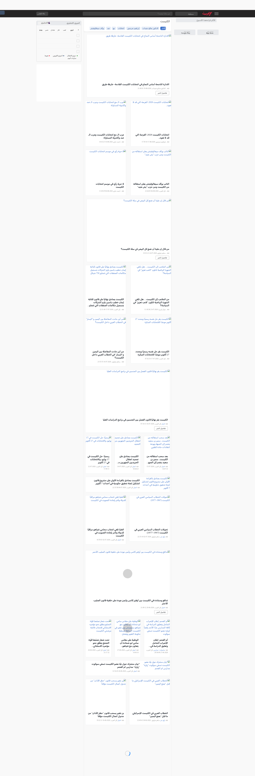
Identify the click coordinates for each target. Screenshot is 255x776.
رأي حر (163, 537)
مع (114, 28)
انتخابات (121, 28)
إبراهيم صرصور (133, 28)
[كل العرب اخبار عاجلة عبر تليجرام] (67, 14)
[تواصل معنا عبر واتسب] (56, 14)
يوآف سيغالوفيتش (97, 28)
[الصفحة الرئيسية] (207, 13)
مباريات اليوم (72, 58)
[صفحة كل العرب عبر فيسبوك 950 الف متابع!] (72, 14)
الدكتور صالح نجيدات (150, 28)
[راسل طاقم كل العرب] (61, 14)
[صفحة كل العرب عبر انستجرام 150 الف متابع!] (77, 14)
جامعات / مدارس (159, 650)
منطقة (191, 14)
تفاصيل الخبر (162, 93)
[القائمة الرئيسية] (216, 14)
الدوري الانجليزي (73, 23)
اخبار (163, 424)
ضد (108, 28)
